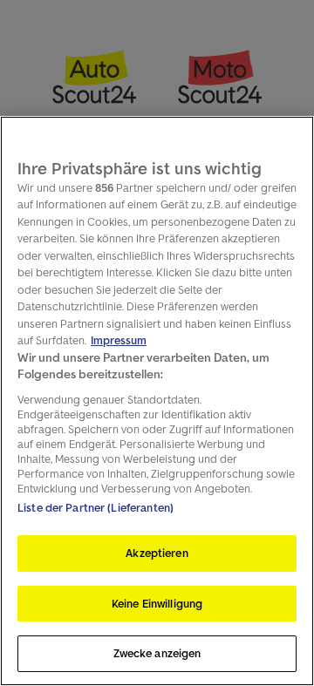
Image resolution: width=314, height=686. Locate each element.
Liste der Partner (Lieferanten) (95, 507)
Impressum (119, 340)
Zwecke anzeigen (157, 653)
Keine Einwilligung (157, 603)
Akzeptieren (157, 553)
